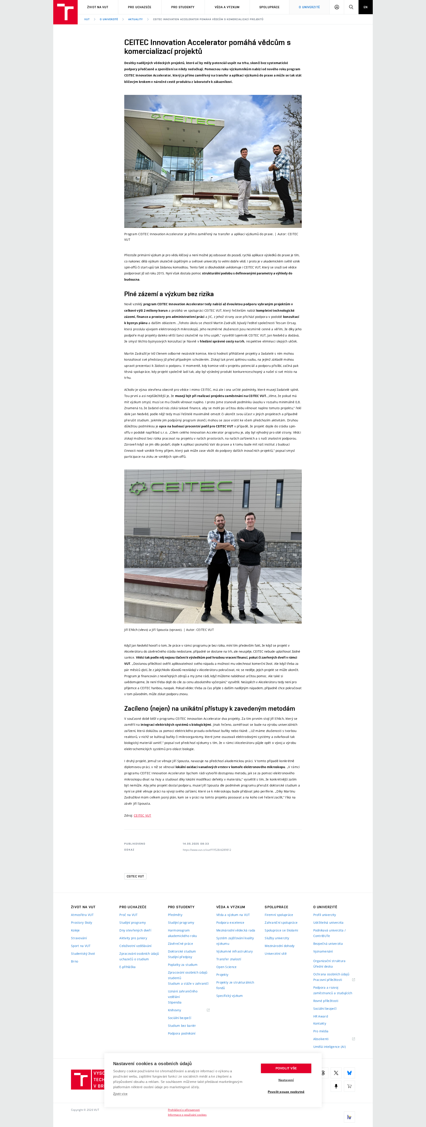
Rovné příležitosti (325, 1001)
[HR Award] (349, 1117)
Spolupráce (269, 7)
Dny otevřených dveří (135, 930)
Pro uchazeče (139, 7)
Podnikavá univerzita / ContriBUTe (329, 933)
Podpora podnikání (181, 1033)
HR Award (320, 1016)
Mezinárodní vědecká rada (235, 930)
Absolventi (326, 1039)
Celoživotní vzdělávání (135, 946)
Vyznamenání (323, 951)
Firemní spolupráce (279, 915)
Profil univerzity (324, 915)
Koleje (75, 930)
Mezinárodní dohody (279, 946)
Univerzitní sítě (275, 953)
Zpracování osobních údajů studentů (187, 975)
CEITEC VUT (142, 815)
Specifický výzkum (229, 996)
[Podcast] (336, 1086)
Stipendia (175, 1002)
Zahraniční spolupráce (281, 922)
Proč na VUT (128, 915)
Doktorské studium (182, 951)
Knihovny (180, 1010)
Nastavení (286, 1080)
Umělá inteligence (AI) (329, 1047)
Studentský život (83, 953)
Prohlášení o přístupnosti (184, 1109)
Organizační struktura (329, 961)
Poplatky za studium (182, 965)
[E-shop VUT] (349, 1086)
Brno (74, 961)
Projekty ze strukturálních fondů (235, 985)
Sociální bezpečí (179, 1018)
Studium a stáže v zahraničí (188, 983)
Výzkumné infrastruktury (234, 951)
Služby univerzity (277, 938)
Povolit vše (286, 1068)
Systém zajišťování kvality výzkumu (235, 941)
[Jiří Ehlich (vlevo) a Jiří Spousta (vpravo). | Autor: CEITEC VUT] (213, 547)
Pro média (321, 1031)
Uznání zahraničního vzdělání (182, 994)
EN (366, 7)
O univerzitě (309, 7)
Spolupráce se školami (281, 930)
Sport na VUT (81, 946)
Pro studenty (183, 7)
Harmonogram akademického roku (182, 933)
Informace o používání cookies (187, 1114)
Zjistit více (120, 1094)
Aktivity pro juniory (133, 938)
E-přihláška (127, 967)
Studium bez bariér (182, 1025)
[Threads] (322, 1072)
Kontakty (319, 1023)
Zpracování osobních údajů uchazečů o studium (139, 956)
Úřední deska (323, 966)
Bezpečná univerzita (328, 943)
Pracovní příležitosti (333, 979)
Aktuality (135, 19)
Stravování (79, 938)
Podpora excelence (230, 922)
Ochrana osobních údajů (331, 974)
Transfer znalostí (228, 959)
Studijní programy (132, 922)
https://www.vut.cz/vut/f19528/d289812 (207, 849)
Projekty (222, 974)
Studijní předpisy (180, 957)
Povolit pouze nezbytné (286, 1092)
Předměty (175, 915)
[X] (336, 1072)
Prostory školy (81, 922)
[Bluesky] (349, 1072)
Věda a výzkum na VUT (233, 915)
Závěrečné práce (180, 943)
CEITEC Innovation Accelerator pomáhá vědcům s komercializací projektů (208, 19)
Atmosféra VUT (82, 915)
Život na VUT (97, 7)
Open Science (226, 967)
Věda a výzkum (227, 7)
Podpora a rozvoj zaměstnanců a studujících (332, 990)
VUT (87, 19)
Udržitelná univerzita (328, 922)
